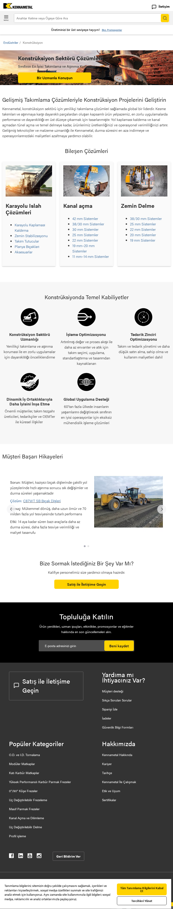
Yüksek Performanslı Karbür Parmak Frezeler (40, 781)
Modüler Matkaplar (22, 763)
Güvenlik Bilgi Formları (117, 727)
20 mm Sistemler (143, 234)
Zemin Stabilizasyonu (31, 235)
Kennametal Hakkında (117, 754)
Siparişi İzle (109, 709)
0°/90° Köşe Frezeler (23, 791)
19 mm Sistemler (142, 240)
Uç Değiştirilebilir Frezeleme (28, 800)
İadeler (106, 718)
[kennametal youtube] (29, 856)
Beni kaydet (119, 645)
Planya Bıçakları (27, 246)
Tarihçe (107, 772)
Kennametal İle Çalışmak (119, 781)
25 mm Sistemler (85, 234)
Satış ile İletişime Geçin (86, 584)
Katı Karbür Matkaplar (24, 772)
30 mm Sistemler (85, 229)
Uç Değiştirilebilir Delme (25, 827)
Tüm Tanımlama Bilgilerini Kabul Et (142, 889)
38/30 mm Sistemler (88, 224)
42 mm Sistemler (85, 218)
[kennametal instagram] (39, 856)
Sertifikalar (109, 800)
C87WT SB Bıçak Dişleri (42, 500)
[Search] (165, 18)
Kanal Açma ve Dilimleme (26, 818)
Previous (11, 509)
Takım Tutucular (27, 241)
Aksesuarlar (23, 251)
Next (161, 509)
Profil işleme (17, 836)
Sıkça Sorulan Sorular (117, 700)
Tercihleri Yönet (142, 901)
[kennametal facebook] (11, 856)
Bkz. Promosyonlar (112, 30)
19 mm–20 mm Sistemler (83, 248)
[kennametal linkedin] (20, 856)
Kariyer (107, 763)
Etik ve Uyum (111, 791)
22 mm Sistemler (85, 240)
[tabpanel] (86, 506)
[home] (16, 7)
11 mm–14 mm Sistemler (90, 256)
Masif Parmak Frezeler (24, 809)
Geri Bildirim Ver (68, 856)
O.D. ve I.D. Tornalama (24, 754)
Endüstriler (10, 42)
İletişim (164, 6)
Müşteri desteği (112, 691)
